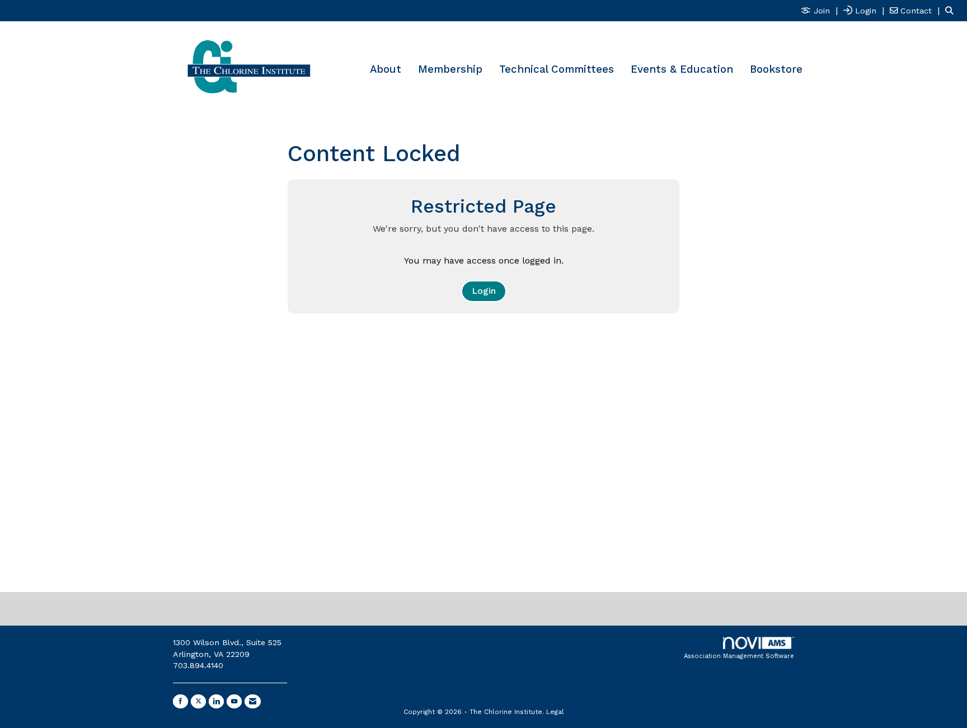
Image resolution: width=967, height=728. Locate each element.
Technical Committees (556, 69)
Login (484, 290)
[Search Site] (952, 10)
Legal (555, 712)
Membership (450, 69)
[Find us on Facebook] (180, 701)
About (385, 69)
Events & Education (682, 69)
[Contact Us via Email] (253, 701)
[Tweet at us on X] (198, 701)
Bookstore (776, 69)
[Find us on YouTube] (234, 701)
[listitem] (821, 10)
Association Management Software (739, 656)
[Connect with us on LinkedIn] (216, 701)
